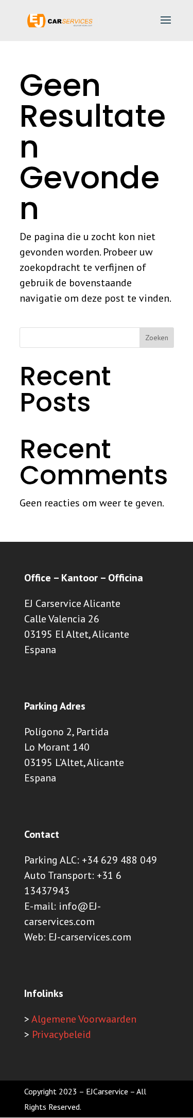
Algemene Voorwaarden (83, 1019)
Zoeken (156, 337)
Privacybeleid (61, 1034)
